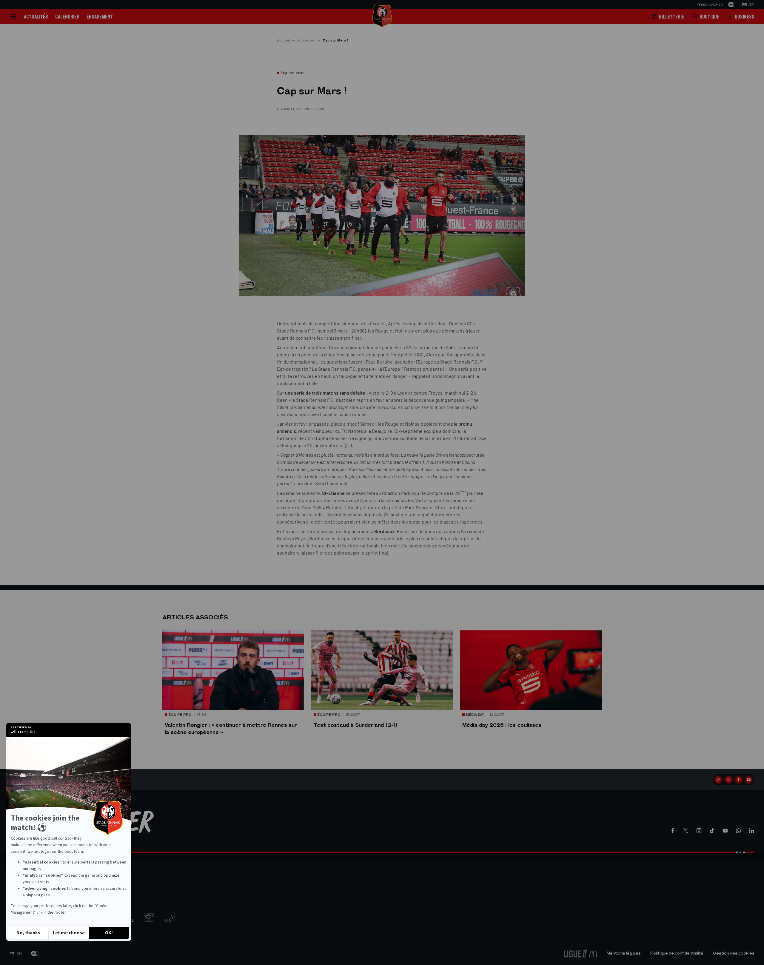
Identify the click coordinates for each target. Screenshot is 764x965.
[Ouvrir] (13, 16)
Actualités (36, 16)
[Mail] (748, 779)
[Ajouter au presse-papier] (718, 779)
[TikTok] (712, 831)
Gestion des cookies (733, 953)
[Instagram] (699, 831)
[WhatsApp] (738, 831)
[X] (728, 779)
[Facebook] (738, 779)
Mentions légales (624, 953)
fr (744, 4)
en (751, 4)
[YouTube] (725, 831)
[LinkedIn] (751, 831)
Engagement (100, 16)
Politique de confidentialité (676, 953)
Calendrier (67, 16)
